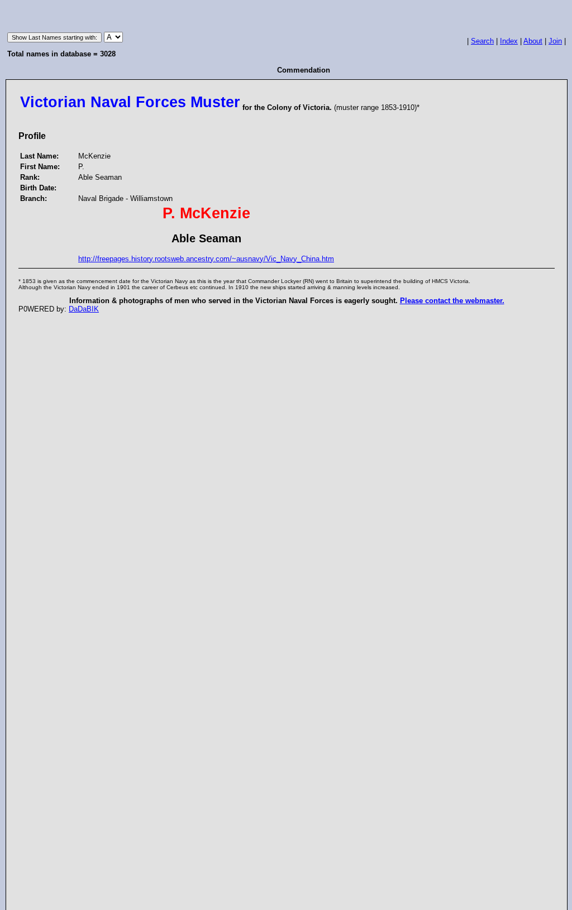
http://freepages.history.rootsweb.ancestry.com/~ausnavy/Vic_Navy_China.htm (206, 259)
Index (509, 41)
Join (555, 41)
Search (482, 41)
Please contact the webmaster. (452, 300)
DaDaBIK (84, 309)
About (532, 41)
